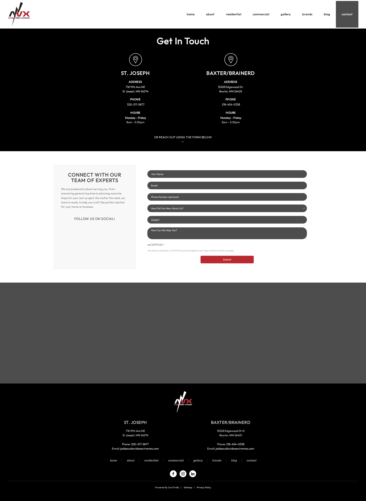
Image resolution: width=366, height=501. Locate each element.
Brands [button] (307, 14)
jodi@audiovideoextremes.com (139, 448)
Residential (151, 460)
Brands (216, 460)
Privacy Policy (202, 250)
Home (191, 14)
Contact (347, 14)
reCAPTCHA (156, 244)
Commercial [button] (261, 14)
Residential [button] (233, 14)
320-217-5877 (135, 104)
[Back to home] (20, 14)
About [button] (210, 14)
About (130, 460)
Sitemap (188, 487)
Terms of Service (220, 250)
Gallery (286, 14)
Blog (327, 14)
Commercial (176, 460)
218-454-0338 (231, 104)
